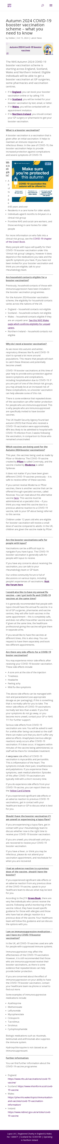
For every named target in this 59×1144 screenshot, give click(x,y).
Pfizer (20, 461)
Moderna (30, 464)
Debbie (12, 38)
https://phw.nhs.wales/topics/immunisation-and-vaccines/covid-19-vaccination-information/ (30, 1101)
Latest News (36, 38)
